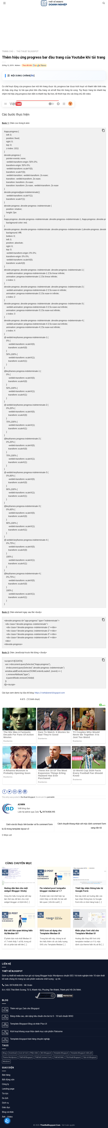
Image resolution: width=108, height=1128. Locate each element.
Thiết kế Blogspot (26, 1057)
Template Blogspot (61, 1053)
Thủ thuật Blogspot (73, 1057)
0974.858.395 (48, 812)
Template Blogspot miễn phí (81, 1053)
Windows (6, 1061)
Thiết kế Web (59, 1057)
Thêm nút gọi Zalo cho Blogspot (24, 1008)
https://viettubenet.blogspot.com (50, 693)
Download (13, 1053)
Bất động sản (8, 1079)
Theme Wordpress (10, 1057)
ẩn (32, 75)
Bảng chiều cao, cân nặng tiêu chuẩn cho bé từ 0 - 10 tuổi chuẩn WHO (41, 1016)
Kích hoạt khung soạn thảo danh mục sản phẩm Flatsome (36, 1031)
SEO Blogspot (46, 1053)
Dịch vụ (5, 1102)
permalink (51, 797)
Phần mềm (34, 1053)
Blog (4, 1053)
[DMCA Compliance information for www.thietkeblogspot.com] (45, 996)
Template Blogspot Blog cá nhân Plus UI (28, 1024)
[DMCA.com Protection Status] (65, 995)
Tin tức (5, 1093)
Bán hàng (6, 1075)
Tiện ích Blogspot (89, 1057)
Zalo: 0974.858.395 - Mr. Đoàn (18, 985)
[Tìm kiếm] (104, 3)
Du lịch (5, 1098)
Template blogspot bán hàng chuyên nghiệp (30, 1039)
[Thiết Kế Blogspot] (54, 3)
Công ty (5, 1084)
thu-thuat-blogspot (28, 797)
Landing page (8, 1089)
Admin (17, 65)
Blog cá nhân (8, 1112)
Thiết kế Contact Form (43, 1057)
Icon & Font (23, 1053)
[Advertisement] (54, 26)
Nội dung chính (22, 75)
